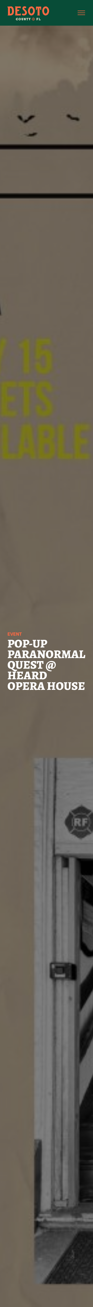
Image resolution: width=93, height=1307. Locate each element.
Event (14, 634)
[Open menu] (81, 13)
